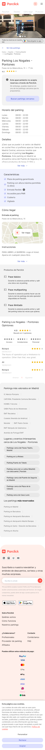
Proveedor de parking (12, 641)
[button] (23, 189)
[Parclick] (10, 4)
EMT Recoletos (10, 413)
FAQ (29, 641)
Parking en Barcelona (12, 511)
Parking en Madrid (11, 507)
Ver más (21, 165)
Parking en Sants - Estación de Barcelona (20, 526)
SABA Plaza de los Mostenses (15, 409)
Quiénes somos (9, 617)
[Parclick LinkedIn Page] (9, 558)
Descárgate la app (34, 41)
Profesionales (8, 637)
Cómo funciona (9, 621)
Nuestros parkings (10, 625)
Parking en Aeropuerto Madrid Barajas (19, 521)
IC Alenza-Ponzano (11, 394)
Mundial (7, 423)
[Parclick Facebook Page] (13, 558)
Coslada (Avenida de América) (16, 418)
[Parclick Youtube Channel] (18, 558)
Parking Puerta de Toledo (17, 463)
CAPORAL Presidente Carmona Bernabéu (20, 399)
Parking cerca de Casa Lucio (18, 495)
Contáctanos (33, 637)
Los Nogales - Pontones (12, 54)
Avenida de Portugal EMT (14, 433)
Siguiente (28, 378)
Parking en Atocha (11, 531)
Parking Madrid (21, 52)
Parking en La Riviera (15, 456)
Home (4, 52)
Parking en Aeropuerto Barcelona (17, 516)
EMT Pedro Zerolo (21, 423)
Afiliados (6, 645)
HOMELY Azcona (11, 404)
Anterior (16, 378)
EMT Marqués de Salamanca (15, 428)
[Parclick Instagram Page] (4, 558)
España (10, 52)
